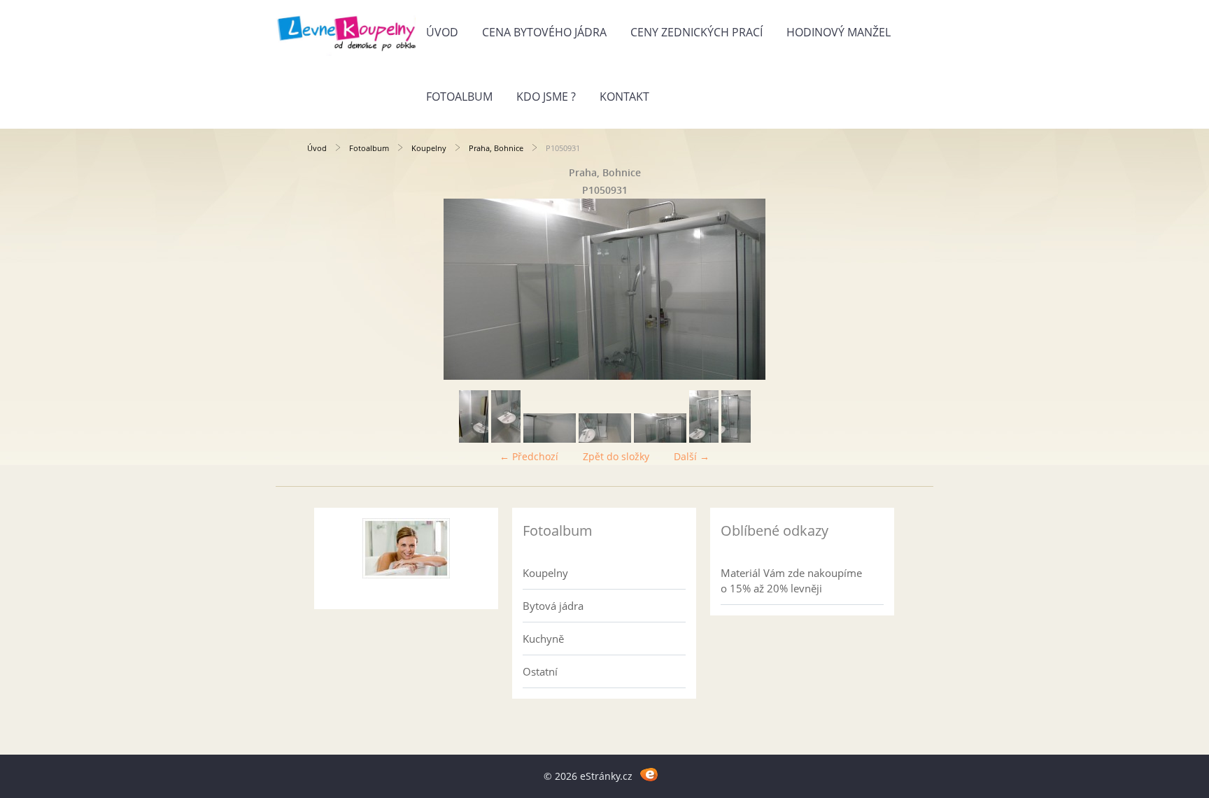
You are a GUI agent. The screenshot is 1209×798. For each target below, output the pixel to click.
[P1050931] (660, 439)
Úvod (442, 32)
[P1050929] (736, 439)
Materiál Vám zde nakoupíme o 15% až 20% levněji (791, 580)
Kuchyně (543, 639)
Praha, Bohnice (496, 148)
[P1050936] (506, 439)
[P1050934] (549, 439)
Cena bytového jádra (544, 32)
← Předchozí (529, 456)
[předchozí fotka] (330, 289)
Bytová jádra (553, 606)
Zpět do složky (616, 456)
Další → (691, 456)
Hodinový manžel (838, 32)
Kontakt (624, 96)
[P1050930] (704, 439)
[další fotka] (879, 289)
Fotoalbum (459, 96)
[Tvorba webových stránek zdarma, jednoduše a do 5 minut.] (648, 774)
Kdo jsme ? (546, 96)
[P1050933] (605, 439)
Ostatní (540, 671)
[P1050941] (473, 439)
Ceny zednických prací (696, 32)
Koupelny (428, 148)
